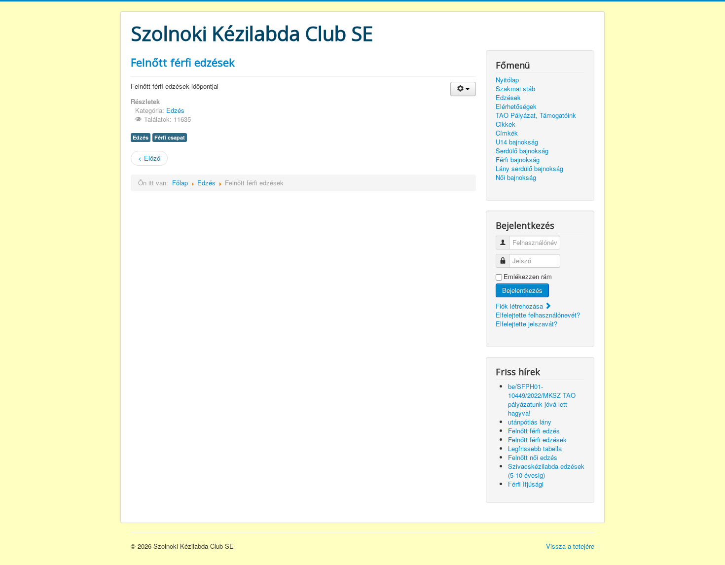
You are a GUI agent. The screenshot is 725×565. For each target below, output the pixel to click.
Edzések (508, 97)
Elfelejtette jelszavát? (526, 323)
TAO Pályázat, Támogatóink (536, 115)
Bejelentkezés (522, 290)
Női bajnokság (516, 177)
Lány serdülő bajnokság (529, 168)
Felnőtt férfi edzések (183, 62)
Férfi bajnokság (518, 159)
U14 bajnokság (517, 142)
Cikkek (505, 124)
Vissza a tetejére (570, 546)
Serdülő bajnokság (522, 150)
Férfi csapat (169, 137)
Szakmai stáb (515, 88)
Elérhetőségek (516, 106)
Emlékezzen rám (528, 276)
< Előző (149, 158)
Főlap (180, 182)
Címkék (507, 133)
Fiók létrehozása (520, 306)
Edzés (175, 110)
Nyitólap (507, 79)
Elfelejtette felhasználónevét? (538, 314)
